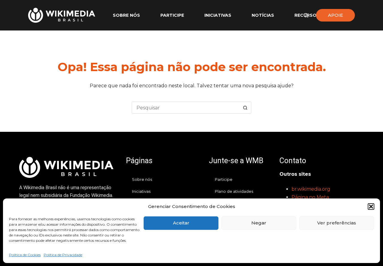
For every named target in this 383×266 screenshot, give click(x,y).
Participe (172, 15)
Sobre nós (126, 15)
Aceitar (181, 223)
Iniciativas (217, 15)
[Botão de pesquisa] (245, 108)
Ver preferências (336, 223)
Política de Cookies (25, 255)
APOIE (335, 15)
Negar (258, 223)
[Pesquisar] (306, 15)
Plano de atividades (234, 191)
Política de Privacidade (63, 255)
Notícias (263, 15)
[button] (371, 207)
